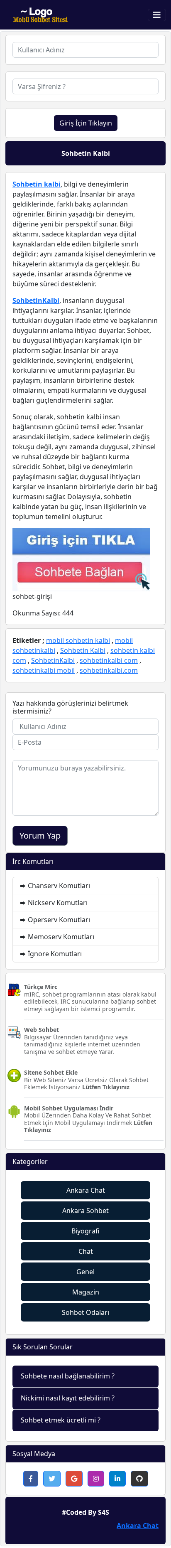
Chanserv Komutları (58, 885)
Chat (85, 1251)
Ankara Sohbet (85, 1210)
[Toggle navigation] (157, 15)
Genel (85, 1271)
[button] (30, 1478)
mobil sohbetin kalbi (78, 640)
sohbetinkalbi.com (109, 670)
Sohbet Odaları (85, 1312)
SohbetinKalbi (35, 300)
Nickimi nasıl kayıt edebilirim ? (68, 1398)
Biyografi (85, 1230)
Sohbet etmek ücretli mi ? (60, 1420)
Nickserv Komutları (57, 902)
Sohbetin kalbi (36, 184)
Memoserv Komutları (60, 936)
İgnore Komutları (54, 953)
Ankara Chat (85, 1190)
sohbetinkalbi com (109, 660)
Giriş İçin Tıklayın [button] (85, 123)
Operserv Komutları (58, 919)
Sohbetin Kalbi (82, 650)
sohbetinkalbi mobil (43, 670)
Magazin (85, 1292)
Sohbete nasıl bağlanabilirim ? (68, 1376)
